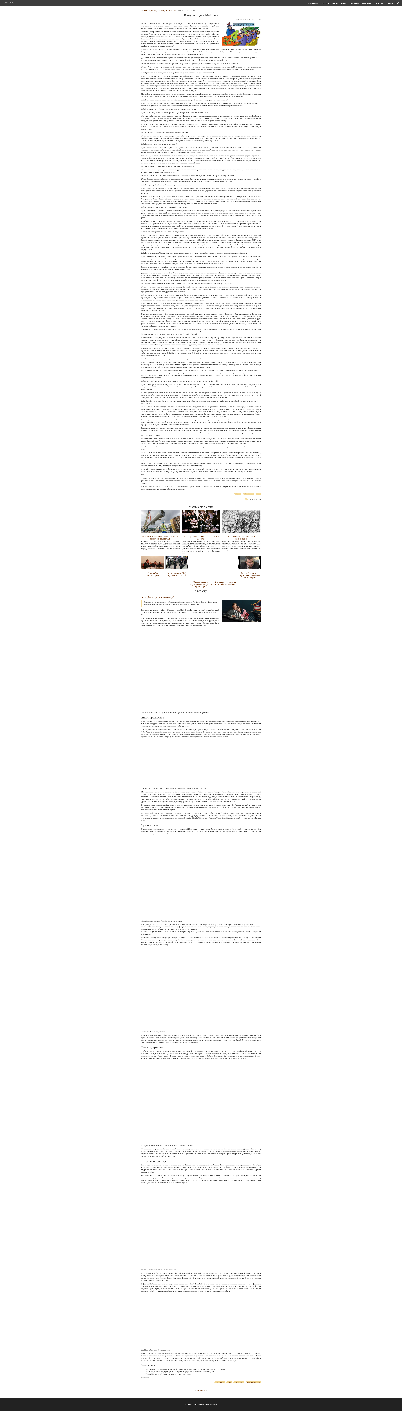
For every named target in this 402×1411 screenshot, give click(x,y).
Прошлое (354, 3)
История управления (168, 10)
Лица (390, 3)
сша (258, 494)
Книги (334, 3)
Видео (325, 3)
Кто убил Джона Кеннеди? (158, 597)
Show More (201, 1390)
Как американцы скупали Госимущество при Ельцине (201, 584)
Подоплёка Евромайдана (153, 574)
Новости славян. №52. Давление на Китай (177, 574)
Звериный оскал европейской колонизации (241, 537)
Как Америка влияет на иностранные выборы (225, 583)
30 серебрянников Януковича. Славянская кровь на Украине (249, 575)
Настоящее (367, 3)
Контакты (213, 1404)
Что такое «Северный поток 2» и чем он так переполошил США (160, 537)
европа (238, 494)
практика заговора (253, 1382)
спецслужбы (220, 1382)
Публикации (313, 3)
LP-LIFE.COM (9, 3)
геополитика (249, 494)
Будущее (379, 3)
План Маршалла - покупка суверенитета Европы (201, 537)
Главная (144, 10)
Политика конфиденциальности (197, 1404)
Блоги (343, 3)
